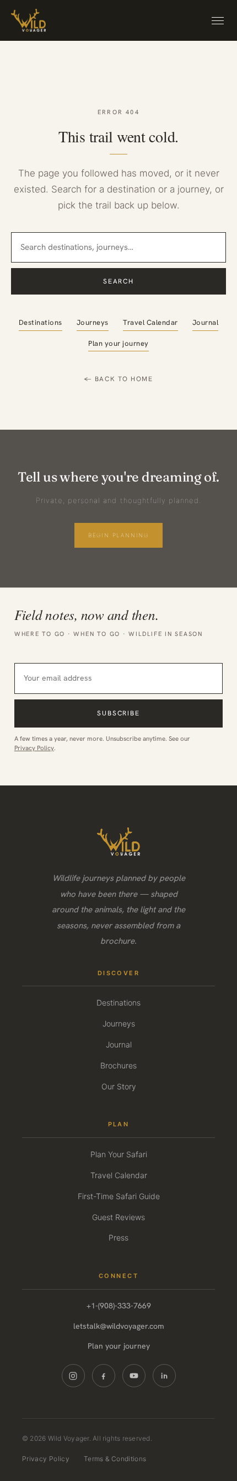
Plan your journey (118, 343)
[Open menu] (217, 20)
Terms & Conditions (115, 1459)
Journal (205, 322)
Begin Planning (118, 535)
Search (118, 281)
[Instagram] (73, 1375)
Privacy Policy (34, 748)
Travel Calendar (150, 322)
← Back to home (118, 379)
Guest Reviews (118, 1217)
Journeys (93, 322)
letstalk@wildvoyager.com (118, 1326)
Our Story (118, 1086)
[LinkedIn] (164, 1375)
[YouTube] (134, 1375)
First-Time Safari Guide (119, 1196)
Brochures (118, 1065)
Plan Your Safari (118, 1154)
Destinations (40, 322)
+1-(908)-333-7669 (119, 1306)
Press (118, 1237)
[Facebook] (103, 1375)
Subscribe (118, 713)
